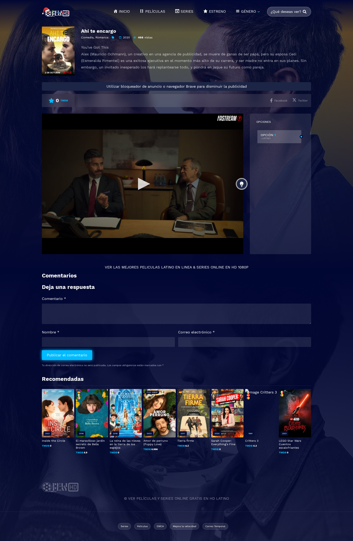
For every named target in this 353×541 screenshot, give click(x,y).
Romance (101, 37)
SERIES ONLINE (210, 267)
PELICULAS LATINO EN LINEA (166, 267)
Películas (142, 526)
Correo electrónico (196, 332)
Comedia (87, 37)
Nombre (50, 332)
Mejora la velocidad (184, 526)
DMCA (160, 526)
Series (124, 526)
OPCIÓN (268, 136)
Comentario (54, 298)
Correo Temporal (215, 526)
